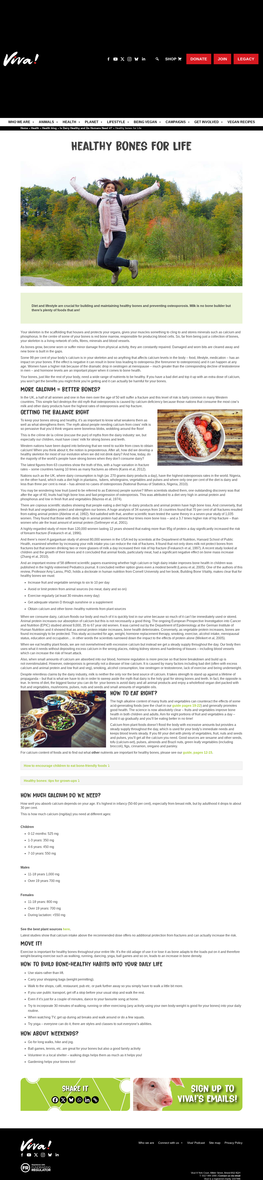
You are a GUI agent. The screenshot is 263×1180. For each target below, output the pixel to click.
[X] (63, 1099)
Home (24, 128)
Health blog (49, 128)
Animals (46, 122)
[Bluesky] (71, 1099)
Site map (214, 1142)
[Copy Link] (95, 1099)
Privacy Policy (233, 1142)
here (66, 929)
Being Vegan (145, 122)
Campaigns (176, 122)
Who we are (19, 122)
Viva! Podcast (196, 1142)
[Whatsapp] (79, 1099)
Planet (91, 122)
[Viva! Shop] (180, 59)
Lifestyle (116, 122)
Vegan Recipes (241, 122)
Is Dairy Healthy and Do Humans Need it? (86, 128)
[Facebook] (55, 1099)
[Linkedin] (87, 1099)
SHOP (170, 59)
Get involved (206, 122)
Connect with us (168, 1142)
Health (69, 122)
